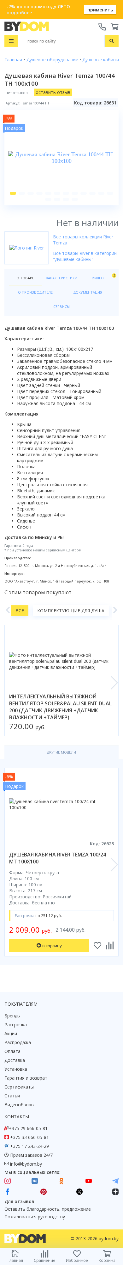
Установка (15, 1069)
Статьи (12, 1096)
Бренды (12, 1016)
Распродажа (17, 1042)
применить (100, 10)
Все (19, 611)
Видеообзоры (19, 1105)
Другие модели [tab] (61, 752)
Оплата (12, 1051)
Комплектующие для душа (70, 611)
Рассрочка (15, 1025)
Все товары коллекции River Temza (83, 240)
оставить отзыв (53, 92)
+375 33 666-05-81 (29, 1137)
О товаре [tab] (25, 278)
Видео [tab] (103, 276)
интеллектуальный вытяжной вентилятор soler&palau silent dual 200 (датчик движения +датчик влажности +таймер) (60, 707)
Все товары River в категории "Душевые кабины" (85, 256)
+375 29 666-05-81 (28, 1128)
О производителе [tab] (35, 292)
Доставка (14, 1060)
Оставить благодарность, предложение (47, 1209)
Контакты (16, 1117)
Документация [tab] (87, 292)
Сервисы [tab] (61, 306)
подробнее (19, 13)
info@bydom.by (26, 1164)
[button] (13, 193)
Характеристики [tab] (61, 278)
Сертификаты (19, 1087)
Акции (10, 1033)
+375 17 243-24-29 (29, 1146)
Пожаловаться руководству (34, 1217)
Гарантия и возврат (25, 1078)
